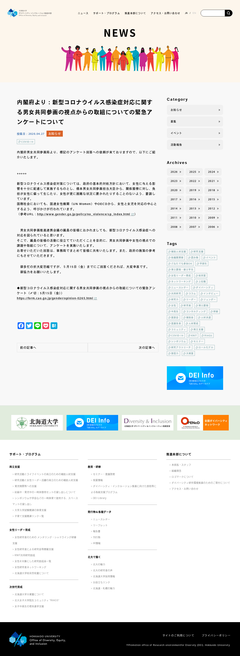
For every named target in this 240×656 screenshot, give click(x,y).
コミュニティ (178, 329)
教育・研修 (94, 466)
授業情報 (98, 480)
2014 (174, 208)
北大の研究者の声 (102, 570)
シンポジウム (178, 341)
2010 (192, 217)
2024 (211, 172)
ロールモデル (206, 347)
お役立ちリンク (101, 582)
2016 (192, 199)
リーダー (191, 299)
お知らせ (54, 133)
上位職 (202, 281)
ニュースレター (179, 287)
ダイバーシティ (204, 287)
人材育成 (194, 323)
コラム (192, 293)
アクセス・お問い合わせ (165, 13)
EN (194, 13)
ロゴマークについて (183, 477)
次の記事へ (147, 347)
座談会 (175, 317)
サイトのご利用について (178, 635)
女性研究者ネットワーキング (30, 567)
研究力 (175, 299)
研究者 (187, 305)
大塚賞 (190, 353)
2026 (174, 172)
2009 (211, 217)
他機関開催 (177, 257)
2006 (211, 227)
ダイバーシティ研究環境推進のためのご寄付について (201, 483)
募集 (173, 121)
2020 (174, 190)
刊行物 (96, 537)
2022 (192, 181)
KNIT (194, 335)
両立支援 (198, 329)
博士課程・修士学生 (182, 269)
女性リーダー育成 (181, 275)
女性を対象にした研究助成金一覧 (33, 561)
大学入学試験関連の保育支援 (30, 510)
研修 (215, 311)
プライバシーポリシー (216, 635)
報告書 (96, 531)
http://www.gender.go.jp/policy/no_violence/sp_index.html (83, 214)
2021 (211, 181)
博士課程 (203, 305)
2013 (192, 208)
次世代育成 (15, 587)
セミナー (198, 341)
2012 (211, 208)
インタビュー (210, 293)
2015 (211, 199)
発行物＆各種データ (99, 512)
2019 (192, 190)
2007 (192, 227)
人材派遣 (206, 317)
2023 (174, 181)
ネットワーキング (181, 281)
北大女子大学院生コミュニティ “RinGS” (37, 600)
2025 (192, 172)
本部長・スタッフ (181, 465)
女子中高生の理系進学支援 (29, 606)
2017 (174, 199)
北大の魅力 (99, 564)
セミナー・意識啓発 (104, 474)
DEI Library (99, 498)
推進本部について (178, 454)
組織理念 (176, 471)
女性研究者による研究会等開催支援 (34, 549)
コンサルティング (196, 311)
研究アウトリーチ (181, 347)
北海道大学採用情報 (104, 576)
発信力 (175, 353)
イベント (176, 133)
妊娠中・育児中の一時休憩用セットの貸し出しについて (45, 492)
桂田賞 (202, 275)
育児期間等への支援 (26, 486)
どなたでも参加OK (181, 263)
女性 (173, 305)
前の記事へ (28, 347)
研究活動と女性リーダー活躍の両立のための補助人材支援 (46, 480)
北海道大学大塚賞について (29, 594)
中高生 (175, 311)
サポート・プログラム (25, 454)
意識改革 (176, 323)
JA (186, 13)
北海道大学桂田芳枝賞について (32, 573)
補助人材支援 (178, 251)
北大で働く (94, 557)
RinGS (208, 335)
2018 (211, 190)
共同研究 (176, 293)
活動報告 (176, 144)
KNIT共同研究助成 (25, 555)
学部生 (203, 263)
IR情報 (96, 543)
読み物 (195, 257)
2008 (174, 227)
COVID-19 (27, 142)
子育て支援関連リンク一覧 (29, 516)
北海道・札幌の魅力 (104, 588)
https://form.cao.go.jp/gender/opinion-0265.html (55, 298)
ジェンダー (209, 299)
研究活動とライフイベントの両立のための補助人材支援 (45, 474)
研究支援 (198, 251)
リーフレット (100, 525)
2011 (174, 217)
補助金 (190, 317)
